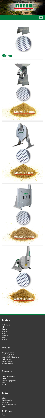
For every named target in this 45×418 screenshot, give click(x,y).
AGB (3, 406)
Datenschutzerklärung (9, 404)
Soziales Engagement (9, 381)
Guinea (4, 333)
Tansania (5, 335)
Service (4, 378)
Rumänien (5, 331)
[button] (4, 414)
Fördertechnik (6, 359)
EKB (3, 408)
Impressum (5, 402)
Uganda (4, 339)
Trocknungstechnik (8, 355)
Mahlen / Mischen (7, 361)
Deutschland (6, 325)
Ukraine (4, 329)
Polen (3, 327)
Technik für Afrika (7, 363)
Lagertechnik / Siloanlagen (10, 357)
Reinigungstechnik (8, 353)
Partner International (8, 376)
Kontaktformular (7, 400)
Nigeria (4, 337)
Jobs (3, 383)
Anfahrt (4, 398)
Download (5, 385)
